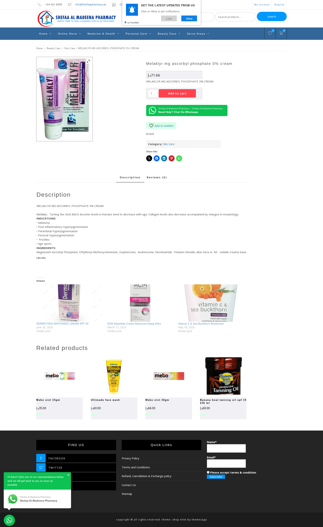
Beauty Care (167, 33)
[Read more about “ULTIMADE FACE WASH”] (107, 376)
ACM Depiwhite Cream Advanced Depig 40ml (134, 323)
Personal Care (136, 33)
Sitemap (127, 494)
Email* (211, 457)
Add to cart (177, 93)
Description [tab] (130, 177)
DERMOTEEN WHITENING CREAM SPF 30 (62, 323)
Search (271, 16)
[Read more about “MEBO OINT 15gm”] (53, 376)
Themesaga (199, 519)
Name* (212, 442)
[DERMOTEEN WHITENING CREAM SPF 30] (70, 303)
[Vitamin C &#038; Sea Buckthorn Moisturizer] (211, 303)
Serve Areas (196, 33)
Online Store (67, 33)
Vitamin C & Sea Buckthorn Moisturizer (201, 323)
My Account (262, 4)
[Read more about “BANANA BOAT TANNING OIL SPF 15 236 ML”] (216, 376)
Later (169, 18)
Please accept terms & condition (232, 472)
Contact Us (129, 485)
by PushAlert (133, 22)
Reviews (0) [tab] (157, 177)
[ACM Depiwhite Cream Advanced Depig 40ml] (140, 303)
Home (43, 33)
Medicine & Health (101, 33)
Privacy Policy (130, 458)
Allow (189, 18)
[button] (162, 376)
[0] (270, 34)
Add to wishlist (164, 125)
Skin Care (69, 48)
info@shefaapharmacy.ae (90, 4)
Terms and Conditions (136, 467)
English (279, 4)
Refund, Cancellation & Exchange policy (146, 476)
